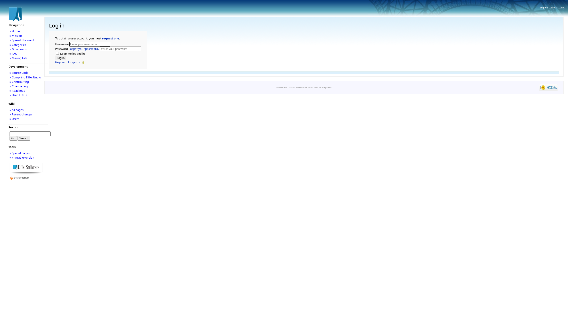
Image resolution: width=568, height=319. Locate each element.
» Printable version (22, 158)
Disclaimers (281, 87)
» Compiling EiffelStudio (25, 77)
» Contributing (19, 82)
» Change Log (19, 86)
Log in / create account (552, 7)
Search (13, 127)
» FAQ (13, 54)
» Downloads (18, 49)
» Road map (17, 91)
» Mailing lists (18, 58)
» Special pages (20, 153)
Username (62, 44)
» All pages (17, 110)
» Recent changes (21, 114)
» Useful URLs (18, 95)
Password (77, 49)
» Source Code (19, 73)
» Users (14, 119)
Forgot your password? (84, 49)
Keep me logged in (72, 54)
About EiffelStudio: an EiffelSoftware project (310, 87)
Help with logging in (68, 62)
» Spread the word (22, 40)
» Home (15, 31)
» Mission (16, 36)
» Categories (18, 45)
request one (110, 38)
